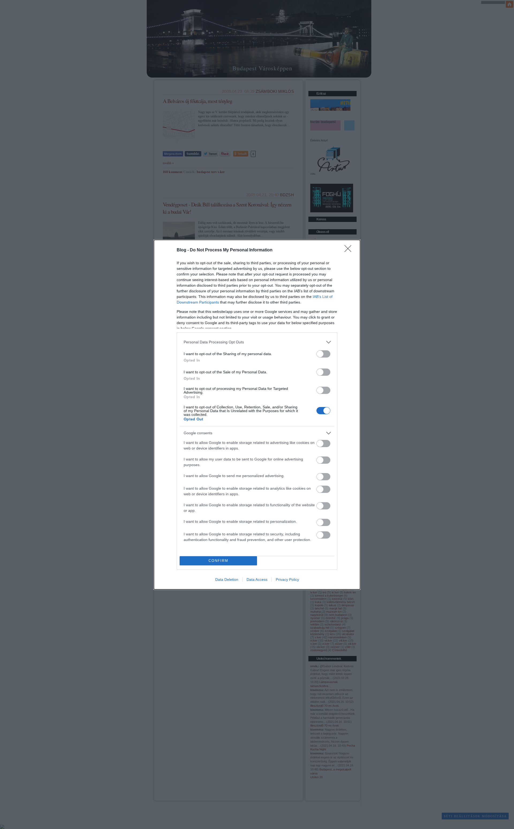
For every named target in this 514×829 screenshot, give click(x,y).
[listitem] (257, 342)
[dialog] (257, 414)
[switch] (323, 354)
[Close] (350, 250)
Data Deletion (226, 579)
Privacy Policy (287, 579)
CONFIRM (218, 561)
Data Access (257, 579)
